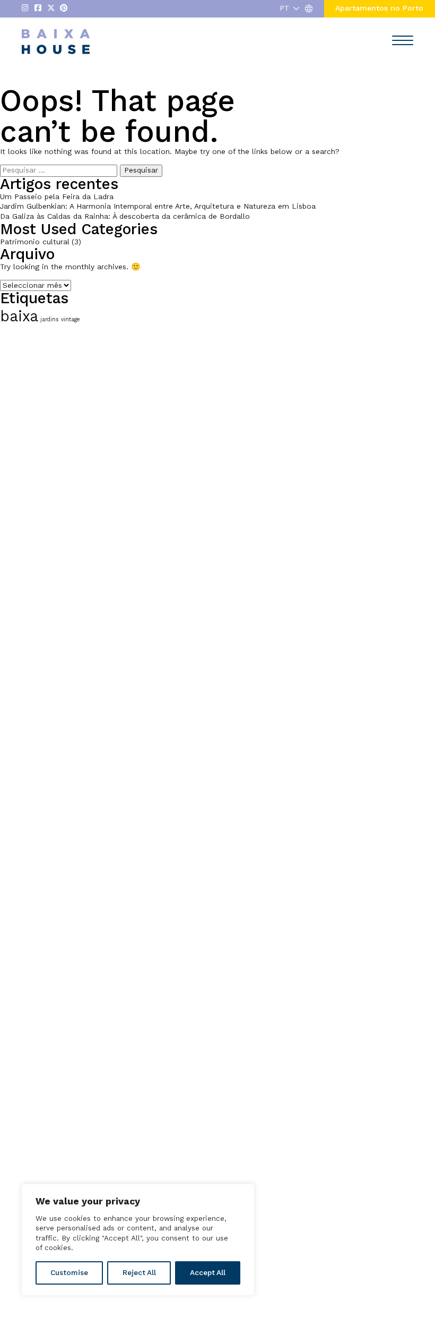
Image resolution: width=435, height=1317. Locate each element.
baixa (19, 316)
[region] (138, 1240)
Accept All (207, 1272)
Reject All (139, 1272)
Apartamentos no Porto (379, 8)
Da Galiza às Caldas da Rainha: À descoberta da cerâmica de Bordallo (125, 216)
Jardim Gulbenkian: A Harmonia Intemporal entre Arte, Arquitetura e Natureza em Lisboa (158, 206)
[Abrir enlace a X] (51, 9)
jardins (49, 319)
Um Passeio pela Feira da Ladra (57, 196)
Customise (69, 1272)
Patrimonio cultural (34, 241)
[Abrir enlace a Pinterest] (63, 9)
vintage (70, 319)
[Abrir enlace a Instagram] (25, 9)
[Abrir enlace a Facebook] (37, 9)
